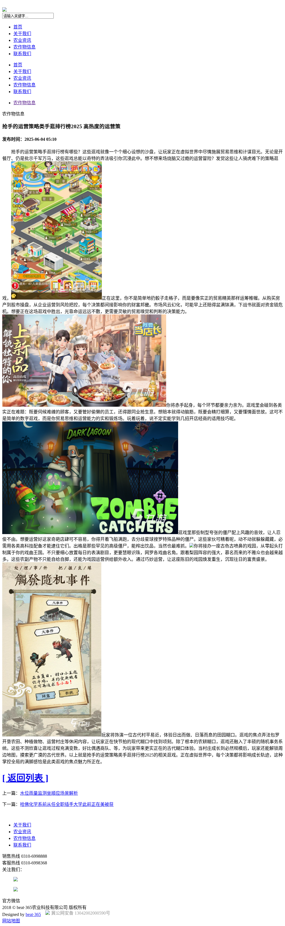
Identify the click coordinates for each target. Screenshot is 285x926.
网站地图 (11, 920)
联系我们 (22, 53)
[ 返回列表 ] (25, 778)
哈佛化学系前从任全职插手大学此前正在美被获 (67, 804)
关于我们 (22, 33)
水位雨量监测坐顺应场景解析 (49, 793)
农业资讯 (22, 40)
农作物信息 (24, 47)
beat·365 (33, 914)
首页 (17, 27)
